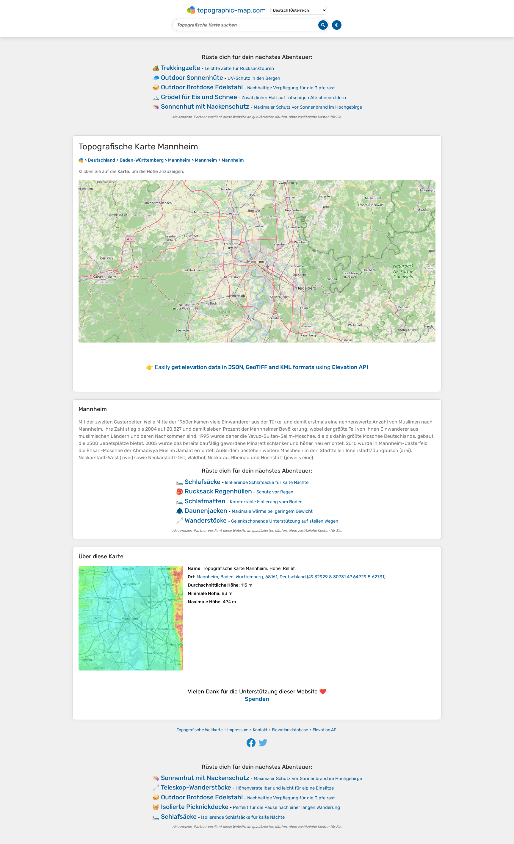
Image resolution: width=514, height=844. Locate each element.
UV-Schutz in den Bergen (254, 78)
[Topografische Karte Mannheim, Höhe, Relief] (131, 618)
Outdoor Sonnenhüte (192, 77)
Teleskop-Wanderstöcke (196, 787)
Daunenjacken (206, 510)
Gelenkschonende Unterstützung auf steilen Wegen (284, 521)
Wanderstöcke (206, 520)
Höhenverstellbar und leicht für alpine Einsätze (285, 788)
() (291, 576)
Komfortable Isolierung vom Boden (266, 501)
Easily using (261, 367)
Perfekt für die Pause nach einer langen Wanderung (286, 807)
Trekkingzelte (180, 67)
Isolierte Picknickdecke (194, 806)
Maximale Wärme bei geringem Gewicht (272, 511)
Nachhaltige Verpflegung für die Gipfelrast (291, 87)
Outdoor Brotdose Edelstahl (202, 87)
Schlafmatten (205, 501)
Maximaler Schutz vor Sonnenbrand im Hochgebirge (308, 107)
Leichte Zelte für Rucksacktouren (239, 68)
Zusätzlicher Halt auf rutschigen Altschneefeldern (294, 97)
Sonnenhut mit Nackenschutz (205, 106)
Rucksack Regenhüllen (218, 491)
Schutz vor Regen (274, 492)
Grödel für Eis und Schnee (199, 97)
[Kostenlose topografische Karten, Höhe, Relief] (81, 160)
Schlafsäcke (202, 481)
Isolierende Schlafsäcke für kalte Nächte (266, 482)
